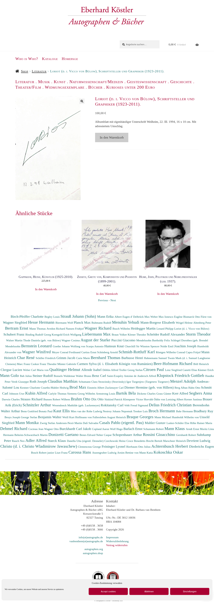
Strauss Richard (32, 399)
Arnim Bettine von (128, 452)
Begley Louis (52, 316)
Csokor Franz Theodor (44, 364)
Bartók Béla (126, 393)
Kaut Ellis (62, 410)
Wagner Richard (98, 328)
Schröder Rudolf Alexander (166, 334)
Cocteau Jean (36, 429)
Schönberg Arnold (108, 352)
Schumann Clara (88, 381)
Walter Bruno (84, 375)
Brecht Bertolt (154, 440)
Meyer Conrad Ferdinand (66, 352)
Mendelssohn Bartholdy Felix (153, 340)
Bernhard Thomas (106, 357)
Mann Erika (106, 316)
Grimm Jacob (66, 358)
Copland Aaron (101, 429)
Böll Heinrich (201, 364)
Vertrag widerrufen (117, 545)
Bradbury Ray (203, 411)
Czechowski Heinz (115, 440)
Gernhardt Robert (186, 435)
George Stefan (29, 417)
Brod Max (78, 387)
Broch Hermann (162, 410)
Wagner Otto (52, 429)
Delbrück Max (141, 316)
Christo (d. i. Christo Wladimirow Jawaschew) (38, 446)
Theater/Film (28, 87)
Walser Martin (14, 340)
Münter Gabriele (67, 364)
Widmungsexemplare (64, 87)
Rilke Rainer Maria (201, 423)
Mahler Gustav (156, 423)
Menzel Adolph (183, 381)
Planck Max (82, 322)
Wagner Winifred (37, 351)
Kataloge (50, 59)
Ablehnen (149, 591)
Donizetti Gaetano (64, 434)
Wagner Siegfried (15, 322)
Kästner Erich (206, 370)
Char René (26, 357)
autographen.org (93, 549)
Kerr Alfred (180, 393)
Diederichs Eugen (201, 446)
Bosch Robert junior (43, 452)
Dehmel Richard (14, 428)
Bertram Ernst (17, 328)
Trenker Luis (141, 411)
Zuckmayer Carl (114, 387)
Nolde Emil (167, 346)
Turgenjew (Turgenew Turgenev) (151, 381)
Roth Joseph (39, 381)
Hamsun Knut (114, 346)
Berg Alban (181, 387)
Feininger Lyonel (114, 446)
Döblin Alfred (110, 370)
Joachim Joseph (185, 346)
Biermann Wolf (64, 322)
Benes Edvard (88, 435)
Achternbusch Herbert (170, 446)
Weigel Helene (184, 322)
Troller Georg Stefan (131, 370)
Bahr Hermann (185, 411)
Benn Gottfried (30, 411)
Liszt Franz (61, 452)
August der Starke (96, 340)
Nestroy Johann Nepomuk (118, 411)
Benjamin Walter (50, 417)
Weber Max (157, 316)
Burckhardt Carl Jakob (76, 429)
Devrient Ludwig (198, 441)
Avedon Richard (56, 328)
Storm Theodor (198, 334)
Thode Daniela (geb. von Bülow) (42, 340)
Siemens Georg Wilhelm (81, 393)
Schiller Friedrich (46, 358)
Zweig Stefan (48, 423)
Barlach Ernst (133, 429)
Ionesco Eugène (173, 316)
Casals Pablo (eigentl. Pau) (122, 422)
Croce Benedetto (136, 440)
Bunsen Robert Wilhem (57, 399)
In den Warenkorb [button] (46, 289)
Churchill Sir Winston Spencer (142, 346)
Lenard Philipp (165, 328)
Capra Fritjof (193, 352)
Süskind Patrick (113, 399)
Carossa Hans (80, 452)
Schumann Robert (153, 429)
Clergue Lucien (12, 370)
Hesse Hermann (41, 322)
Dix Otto (97, 399)
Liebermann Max (97, 334)
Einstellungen (189, 591)
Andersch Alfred (147, 375)
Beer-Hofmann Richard (173, 363)
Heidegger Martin (144, 328)
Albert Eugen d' (124, 316)
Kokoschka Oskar (168, 452)
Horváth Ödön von (155, 399)
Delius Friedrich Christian (171, 405)
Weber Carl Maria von (36, 370)
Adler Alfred (36, 440)
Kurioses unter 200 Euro (130, 87)
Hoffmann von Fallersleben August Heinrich (100, 417)
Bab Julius (26, 375)
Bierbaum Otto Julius (138, 446)
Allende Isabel (91, 370)
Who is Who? (26, 59)
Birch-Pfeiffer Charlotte (27, 316)
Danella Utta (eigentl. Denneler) (85, 440)
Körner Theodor (137, 334)
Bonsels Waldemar (65, 375)
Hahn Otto (194, 387)
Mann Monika (27, 422)
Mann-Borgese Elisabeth (158, 322)
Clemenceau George (90, 446)
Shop (24, 71)
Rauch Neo (18, 440)
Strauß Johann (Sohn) (78, 316)
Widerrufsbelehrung (117, 541)
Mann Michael (163, 417)
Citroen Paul (154, 369)
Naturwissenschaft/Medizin (96, 81)
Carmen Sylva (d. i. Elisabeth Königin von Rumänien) (115, 364)
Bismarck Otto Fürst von (197, 316)
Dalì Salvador (91, 423)
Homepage (70, 59)
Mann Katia (146, 452)
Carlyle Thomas (57, 393)
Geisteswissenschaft (147, 81)
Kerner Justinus (193, 399)
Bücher (95, 87)
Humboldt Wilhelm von (186, 417)
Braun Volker (120, 334)
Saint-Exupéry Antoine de (122, 375)
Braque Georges (140, 416)
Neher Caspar (104, 435)
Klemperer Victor (133, 399)
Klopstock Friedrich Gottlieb (181, 375)
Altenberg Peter (202, 322)
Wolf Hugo (116, 429)
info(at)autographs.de (91, 537)
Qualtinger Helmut (65, 369)
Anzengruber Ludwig (104, 452)
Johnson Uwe (17, 393)
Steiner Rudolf (43, 376)
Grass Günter (164, 393)
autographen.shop (93, 553)
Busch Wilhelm (121, 328)
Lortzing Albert (175, 399)
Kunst (60, 81)
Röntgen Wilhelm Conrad (171, 352)
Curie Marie (83, 358)
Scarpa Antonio (95, 346)
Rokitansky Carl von (115, 405)
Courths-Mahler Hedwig (55, 387)
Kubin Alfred (36, 393)
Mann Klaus (175, 428)
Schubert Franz (14, 334)
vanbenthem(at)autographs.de (86, 541)
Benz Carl (99, 376)
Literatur (39, 71)
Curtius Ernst (89, 352)
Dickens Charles (146, 393)
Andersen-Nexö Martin (69, 423)
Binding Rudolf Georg (38, 334)
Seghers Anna (200, 393)
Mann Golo (10, 375)
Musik (44, 81)
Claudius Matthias (63, 381)
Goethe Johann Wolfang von (69, 346)
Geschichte (181, 81)
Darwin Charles (11, 399)
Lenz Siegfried (174, 370)
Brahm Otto (81, 399)
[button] (82, 101)
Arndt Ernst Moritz (197, 429)
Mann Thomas (38, 328)
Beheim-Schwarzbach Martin (31, 435)
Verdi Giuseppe (20, 381)
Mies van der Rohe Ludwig (87, 411)
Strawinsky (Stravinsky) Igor (115, 381)
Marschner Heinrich (175, 440)
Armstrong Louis (106, 393)
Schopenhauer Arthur (127, 435)
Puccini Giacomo (123, 340)
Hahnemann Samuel (156, 358)
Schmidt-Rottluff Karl (137, 351)
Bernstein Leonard (37, 346)
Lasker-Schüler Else (178, 423)
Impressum (112, 537)
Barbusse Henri (132, 358)
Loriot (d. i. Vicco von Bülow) (191, 328)
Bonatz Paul (46, 411)
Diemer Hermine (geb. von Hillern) (149, 387)
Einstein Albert (96, 387)
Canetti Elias (190, 370)
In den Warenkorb (112, 137)
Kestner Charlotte (30, 387)
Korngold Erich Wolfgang (67, 334)
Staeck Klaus (57, 441)
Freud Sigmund (139, 405)
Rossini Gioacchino (159, 434)
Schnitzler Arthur (37, 405)
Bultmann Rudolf (101, 322)
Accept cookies (108, 591)
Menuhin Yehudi (126, 322)
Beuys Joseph (13, 417)
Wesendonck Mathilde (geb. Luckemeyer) (76, 405)
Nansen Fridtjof (75, 328)
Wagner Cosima (71, 340)
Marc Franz (24, 364)
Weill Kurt (68, 417)
